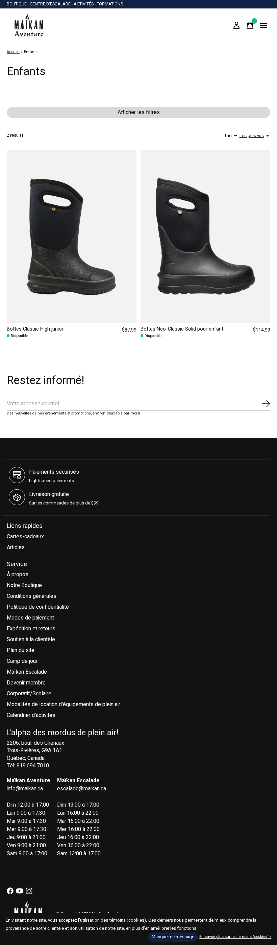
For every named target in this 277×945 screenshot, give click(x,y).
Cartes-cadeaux (25, 537)
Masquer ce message (173, 936)
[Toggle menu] (263, 25)
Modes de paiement (30, 618)
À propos (17, 574)
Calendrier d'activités (31, 715)
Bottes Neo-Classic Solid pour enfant (182, 329)
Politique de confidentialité (38, 607)
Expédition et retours (31, 629)
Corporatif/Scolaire (29, 694)
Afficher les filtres (139, 112)
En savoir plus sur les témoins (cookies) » (235, 937)
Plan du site (20, 650)
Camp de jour (22, 661)
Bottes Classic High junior (35, 329)
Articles (16, 547)
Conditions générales (31, 596)
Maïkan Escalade (27, 672)
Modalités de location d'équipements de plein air (63, 704)
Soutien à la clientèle (31, 639)
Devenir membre (26, 683)
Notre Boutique (24, 585)
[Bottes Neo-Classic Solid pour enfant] (205, 236)
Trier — (230, 135)
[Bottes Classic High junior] (71, 236)
